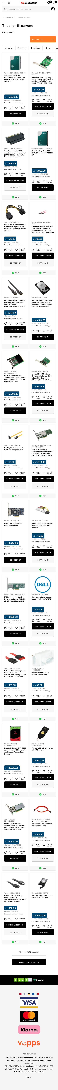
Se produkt (15, 114)
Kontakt (29, 1077)
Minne (47, 48)
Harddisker (35, 48)
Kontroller (8, 48)
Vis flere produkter (29, 962)
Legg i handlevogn (43, 106)
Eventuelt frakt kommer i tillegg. (13, 103)
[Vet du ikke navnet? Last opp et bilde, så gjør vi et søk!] (53, 9)
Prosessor (22, 48)
